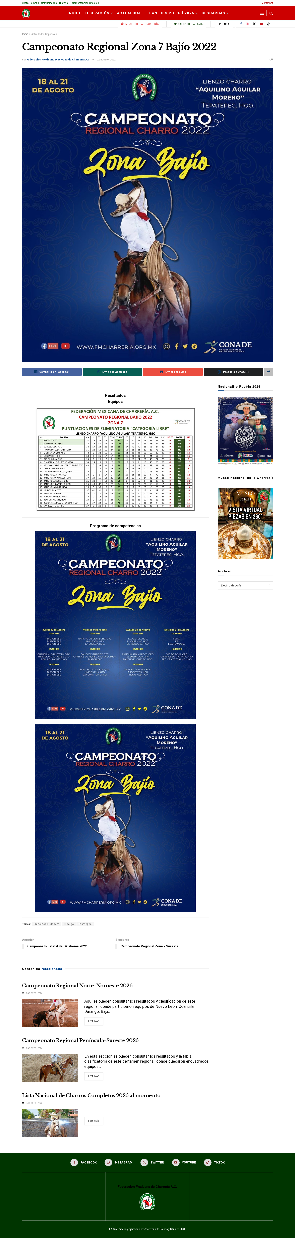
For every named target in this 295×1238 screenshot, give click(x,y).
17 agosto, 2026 (33, 993)
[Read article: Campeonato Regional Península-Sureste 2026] (50, 1068)
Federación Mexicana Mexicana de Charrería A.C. (58, 59)
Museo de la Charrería (142, 24)
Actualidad (129, 13)
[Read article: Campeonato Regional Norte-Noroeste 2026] (50, 1013)
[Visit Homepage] (26, 13)
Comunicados (49, 3)
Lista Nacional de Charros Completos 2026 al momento (91, 1095)
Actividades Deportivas (44, 34)
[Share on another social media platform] (268, 372)
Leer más (95, 1021)
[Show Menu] (262, 13)
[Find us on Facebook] (241, 24)
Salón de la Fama (190, 24)
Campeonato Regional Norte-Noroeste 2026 (77, 986)
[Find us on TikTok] (268, 24)
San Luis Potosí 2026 (171, 13)
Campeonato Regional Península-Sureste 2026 (80, 1040)
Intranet (268, 3)
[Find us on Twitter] (254, 24)
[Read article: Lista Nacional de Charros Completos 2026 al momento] (50, 1123)
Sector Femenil (30, 3)
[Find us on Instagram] (247, 24)
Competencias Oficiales (85, 3)
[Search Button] (271, 13)
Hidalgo (69, 924)
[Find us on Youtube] (261, 24)
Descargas (213, 13)
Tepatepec (85, 924)
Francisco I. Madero (46, 924)
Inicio (74, 13)
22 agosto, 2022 (106, 59)
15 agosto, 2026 (33, 1103)
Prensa (223, 24)
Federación (97, 13)
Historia (63, 3)
